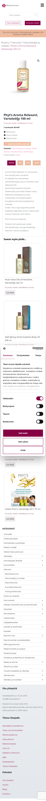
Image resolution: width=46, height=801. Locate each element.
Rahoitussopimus (9, 735)
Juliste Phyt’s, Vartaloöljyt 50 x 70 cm (23, 509)
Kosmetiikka (9, 565)
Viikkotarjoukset (11, 539)
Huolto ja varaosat (11, 596)
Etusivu (5, 42)
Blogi (4, 789)
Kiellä (23, 450)
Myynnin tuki (9, 635)
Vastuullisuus (8, 739)
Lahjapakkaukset (11, 622)
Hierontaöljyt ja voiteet (15, 578)
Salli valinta (23, 442)
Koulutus (6, 794)
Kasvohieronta (11, 583)
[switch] (39, 406)
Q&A (4, 757)
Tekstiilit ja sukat (11, 666)
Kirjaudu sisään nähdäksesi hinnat (18, 123)
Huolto (5, 785)
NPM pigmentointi (12, 644)
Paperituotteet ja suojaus (14, 649)
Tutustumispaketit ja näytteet (16, 671)
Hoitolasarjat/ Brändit (13, 561)
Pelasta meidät (10, 547)
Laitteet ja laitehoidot (13, 627)
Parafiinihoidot (10, 653)
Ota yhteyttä (7, 780)
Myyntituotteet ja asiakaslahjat (17, 640)
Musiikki (7, 631)
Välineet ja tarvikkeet (13, 680)
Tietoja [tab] (38, 355)
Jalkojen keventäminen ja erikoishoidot (20, 605)
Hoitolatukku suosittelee (14, 543)
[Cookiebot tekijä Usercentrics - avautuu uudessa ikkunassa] (32, 348)
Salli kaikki (23, 433)
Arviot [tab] (36, 163)
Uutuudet (8, 534)
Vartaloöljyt (28, 152)
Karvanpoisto (9, 613)
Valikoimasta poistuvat (13, 552)
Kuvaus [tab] (11, 163)
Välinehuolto (9, 675)
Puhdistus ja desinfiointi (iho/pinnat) (19, 658)
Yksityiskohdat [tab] (23, 355)
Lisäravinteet (9, 618)
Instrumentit (9, 600)
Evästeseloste (8, 762)
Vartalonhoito (16, 152)
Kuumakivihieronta (13, 587)
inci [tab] (20, 163)
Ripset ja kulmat (11, 662)
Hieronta (7, 569)
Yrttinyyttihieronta (13, 591)
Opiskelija (8, 556)
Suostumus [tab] (8, 355)
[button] (38, 60)
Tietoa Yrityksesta (9, 766)
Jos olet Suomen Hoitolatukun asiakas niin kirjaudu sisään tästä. (23, 33)
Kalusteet (8, 609)
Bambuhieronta (12, 574)
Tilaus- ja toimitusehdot (12, 730)
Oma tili (5, 748)
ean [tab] (27, 163)
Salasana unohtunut (11, 753)
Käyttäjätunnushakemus (12, 726)
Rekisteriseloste (9, 744)
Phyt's (17, 155)
